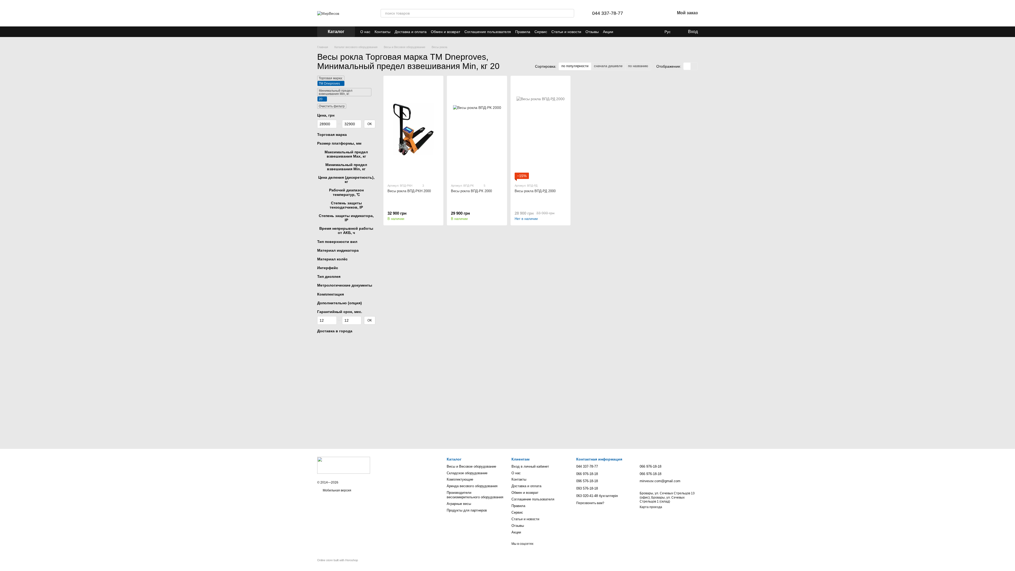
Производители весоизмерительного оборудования (475, 495)
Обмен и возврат (445, 32)
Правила (522, 32)
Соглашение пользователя (487, 32)
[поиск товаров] (570, 13)
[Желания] (657, 13)
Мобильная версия (336, 490)
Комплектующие (460, 479)
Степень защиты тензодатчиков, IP (346, 205)
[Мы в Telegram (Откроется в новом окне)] (627, 32)
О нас (365, 32)
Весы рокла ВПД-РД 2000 (535, 191)
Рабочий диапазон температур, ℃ (346, 192)
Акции (608, 32)
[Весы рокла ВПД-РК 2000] (477, 129)
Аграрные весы (459, 504)
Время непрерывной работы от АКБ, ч (346, 230)
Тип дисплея (328, 276)
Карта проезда (651, 507)
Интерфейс (327, 268)
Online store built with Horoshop (337, 560)
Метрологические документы (344, 285)
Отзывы (592, 32)
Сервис (540, 32)
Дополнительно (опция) (339, 303)
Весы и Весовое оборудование (471, 466)
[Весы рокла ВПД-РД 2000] (540, 129)
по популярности (574, 66)
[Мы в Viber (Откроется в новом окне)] (621, 32)
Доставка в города (334, 331)
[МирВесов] (343, 465)
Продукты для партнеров (467, 510)
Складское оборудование (467, 473)
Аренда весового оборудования (472, 486)
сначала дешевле (608, 66)
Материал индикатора (338, 250)
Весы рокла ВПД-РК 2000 (471, 191)
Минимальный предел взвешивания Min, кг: (335, 92)
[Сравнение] (643, 13)
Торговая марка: (331, 78)
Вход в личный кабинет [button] (530, 466)
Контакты (382, 32)
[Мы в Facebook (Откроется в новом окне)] (633, 32)
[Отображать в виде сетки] (687, 66)
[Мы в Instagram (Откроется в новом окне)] (646, 32)
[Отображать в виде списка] (694, 66)
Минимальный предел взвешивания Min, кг (346, 167)
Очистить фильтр (332, 106)
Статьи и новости (566, 32)
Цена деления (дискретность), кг (346, 179)
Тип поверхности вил (337, 242)
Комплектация (330, 294)
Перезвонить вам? (590, 503)
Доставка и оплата (411, 32)
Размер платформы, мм (339, 143)
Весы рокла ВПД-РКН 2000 (409, 191)
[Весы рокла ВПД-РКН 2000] (413, 129)
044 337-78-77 (607, 13)
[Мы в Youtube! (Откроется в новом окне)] (640, 32)
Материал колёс (332, 259)
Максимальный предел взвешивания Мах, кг (346, 154)
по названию (638, 66)
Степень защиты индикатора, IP (346, 218)
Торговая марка (332, 134)
